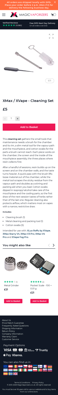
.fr (45, 366)
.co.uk (15, 373)
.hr (20, 366)
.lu (30, 370)
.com (5, 366)
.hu (15, 370)
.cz (25, 366)
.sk (45, 370)
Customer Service (10, 339)
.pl (35, 370)
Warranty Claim (9, 336)
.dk (30, 366)
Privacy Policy (38, 383)
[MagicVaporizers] (29, 14)
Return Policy (8, 331)
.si (50, 370)
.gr (5, 370)
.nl (10, 370)
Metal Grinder (11, 285)
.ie (20, 370)
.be (15, 366)
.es (5, 373)
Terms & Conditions (22, 383)
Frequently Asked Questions (15, 325)
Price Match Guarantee (13, 323)
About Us (6, 320)
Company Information (12, 334)
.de (50, 366)
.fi (40, 366)
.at (10, 366)
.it (25, 370)
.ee (35, 366)
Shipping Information (12, 328)
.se (10, 373)
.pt (40, 370)
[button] (51, 36)
